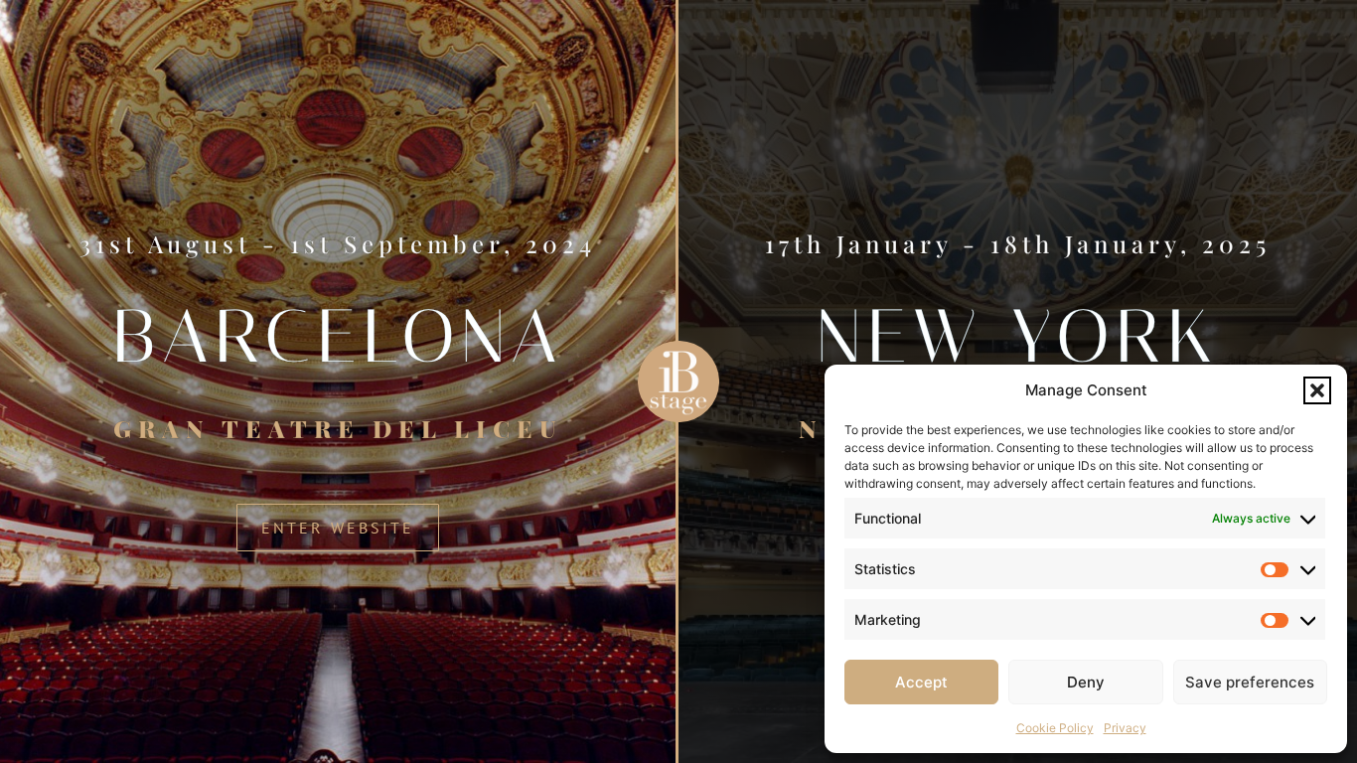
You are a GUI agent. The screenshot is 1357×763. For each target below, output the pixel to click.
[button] (1317, 390)
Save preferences (1249, 682)
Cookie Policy (1055, 727)
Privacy (1125, 727)
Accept (921, 682)
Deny (1086, 682)
